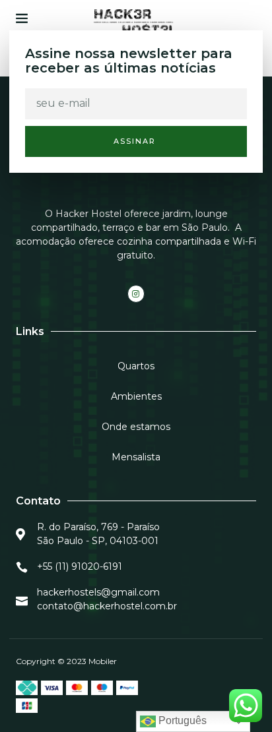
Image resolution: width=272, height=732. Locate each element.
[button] (22, 18)
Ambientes (136, 396)
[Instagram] (136, 293)
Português (181, 720)
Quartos (136, 366)
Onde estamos (136, 427)
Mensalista (136, 457)
